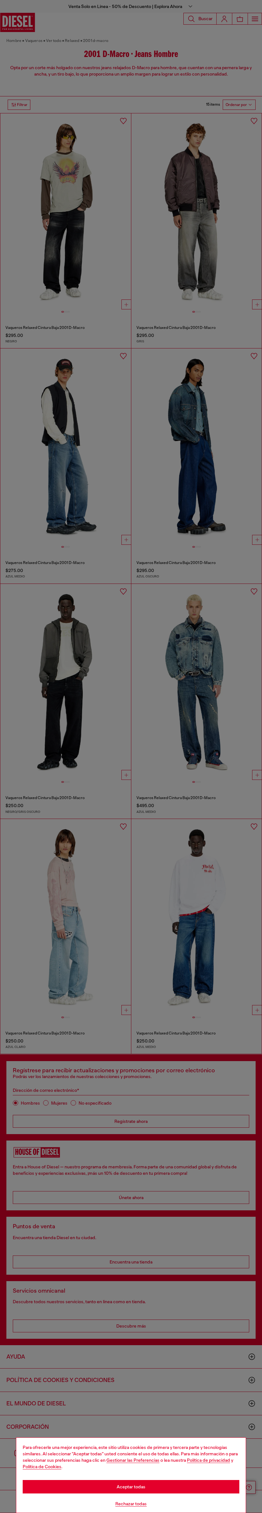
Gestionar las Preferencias (132, 1460)
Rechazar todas (131, 1503)
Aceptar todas (131, 1486)
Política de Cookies (42, 1466)
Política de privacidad (208, 1460)
